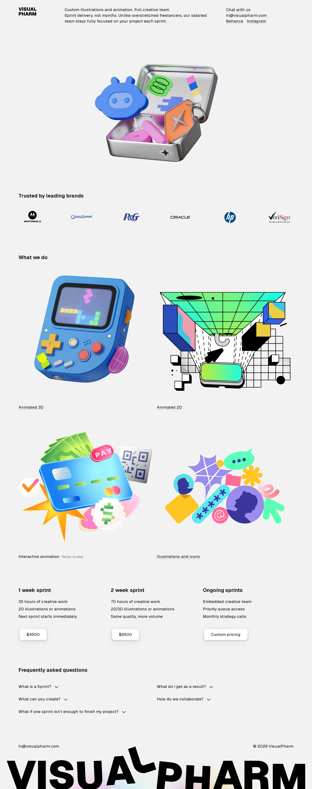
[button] (80, 686)
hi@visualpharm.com (246, 15)
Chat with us (238, 9)
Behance (234, 21)
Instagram (256, 21)
